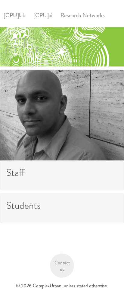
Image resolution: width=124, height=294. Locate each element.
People (44, 50)
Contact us (62, 266)
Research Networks (82, 15)
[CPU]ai (42, 15)
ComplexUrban (34, 39)
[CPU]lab (14, 15)
